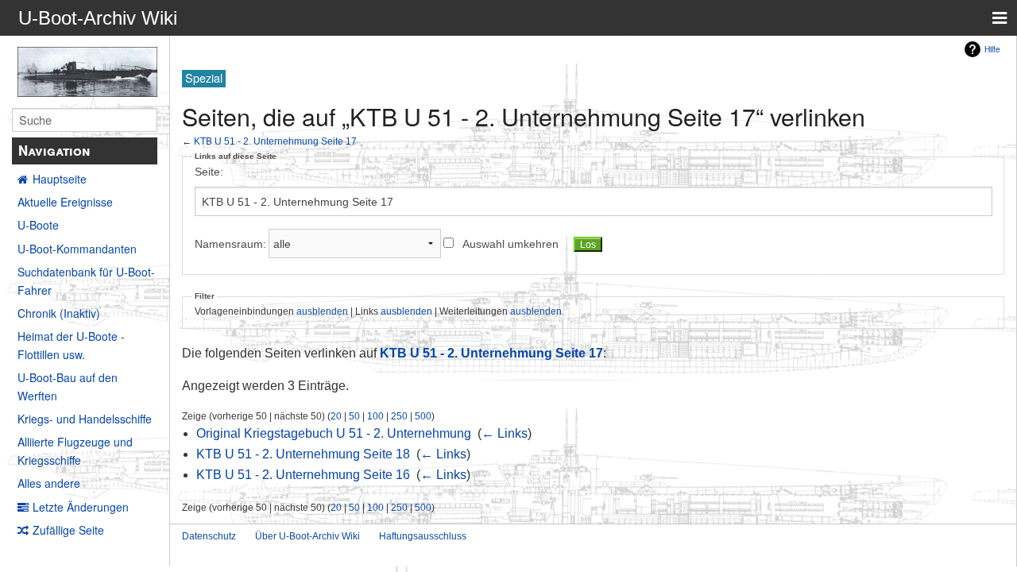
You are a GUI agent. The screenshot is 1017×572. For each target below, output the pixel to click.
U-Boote (38, 225)
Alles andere (48, 483)
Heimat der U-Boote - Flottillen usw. (71, 344)
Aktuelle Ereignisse (65, 202)
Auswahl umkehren (510, 244)
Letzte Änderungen (81, 507)
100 (375, 416)
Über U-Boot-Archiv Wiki (307, 536)
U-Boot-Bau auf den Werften (67, 386)
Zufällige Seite (68, 530)
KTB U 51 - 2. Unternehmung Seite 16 (303, 474)
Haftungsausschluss (422, 536)
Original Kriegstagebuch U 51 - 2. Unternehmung (333, 433)
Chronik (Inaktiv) (58, 313)
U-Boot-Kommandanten (77, 249)
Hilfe (992, 49)
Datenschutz (209, 536)
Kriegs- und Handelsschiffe (84, 419)
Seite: (209, 171)
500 (423, 416)
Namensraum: (230, 244)
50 (354, 416)
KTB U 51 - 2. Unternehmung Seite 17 (275, 141)
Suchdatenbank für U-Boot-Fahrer (86, 280)
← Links (504, 433)
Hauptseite (60, 179)
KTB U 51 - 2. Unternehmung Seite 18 (303, 454)
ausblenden (322, 311)
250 (399, 416)
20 (336, 416)
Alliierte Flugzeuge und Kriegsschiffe (75, 450)
